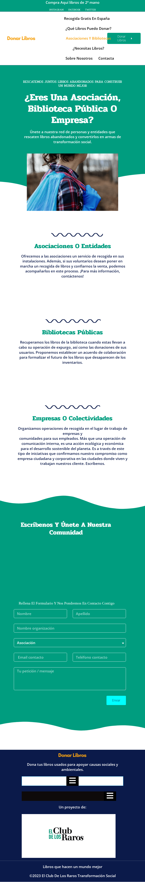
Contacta (106, 58)
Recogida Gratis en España (87, 18)
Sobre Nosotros (79, 58)
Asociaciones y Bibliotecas (88, 38)
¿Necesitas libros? (88, 48)
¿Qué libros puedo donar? (88, 28)
